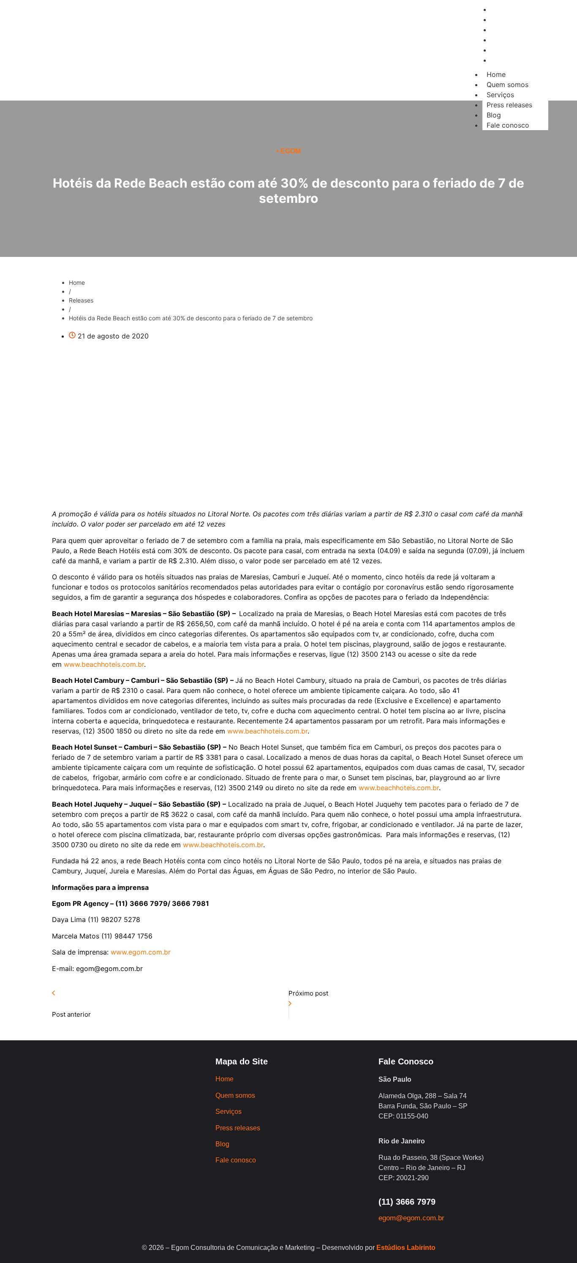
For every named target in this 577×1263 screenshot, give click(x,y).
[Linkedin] (150, 67)
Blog (494, 115)
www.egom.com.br (141, 952)
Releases (81, 300)
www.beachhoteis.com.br (104, 664)
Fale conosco (508, 125)
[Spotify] (173, 67)
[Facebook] (126, 67)
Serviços (500, 94)
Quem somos (507, 84)
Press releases (509, 105)
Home (496, 74)
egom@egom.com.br (411, 1218)
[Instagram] (103, 67)
